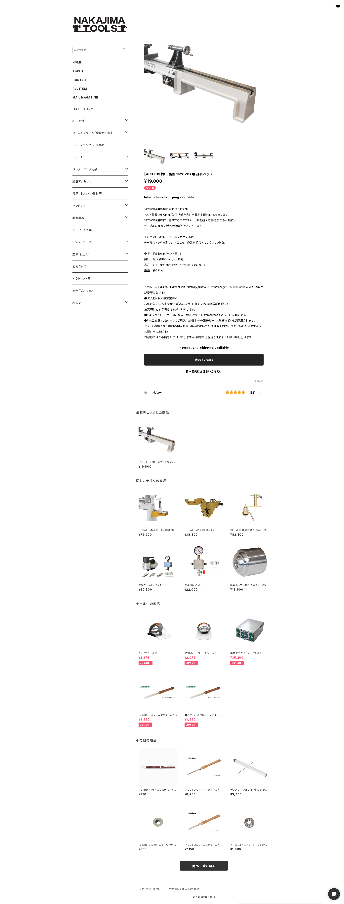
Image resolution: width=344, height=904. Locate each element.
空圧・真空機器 (82, 230)
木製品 (76, 302)
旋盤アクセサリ (82, 181)
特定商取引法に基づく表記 (184, 888)
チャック (77, 157)
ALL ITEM (79, 88)
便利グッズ (79, 266)
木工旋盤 (78, 120)
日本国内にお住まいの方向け (204, 371)
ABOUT (78, 71)
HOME (77, 62)
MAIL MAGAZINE (85, 97)
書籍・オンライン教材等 (87, 193)
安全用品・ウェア (83, 290)
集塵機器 (78, 217)
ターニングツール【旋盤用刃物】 (92, 133)
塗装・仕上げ (80, 254)
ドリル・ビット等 (82, 242)
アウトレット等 (81, 278)
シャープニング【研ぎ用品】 (89, 145)
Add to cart (204, 360)
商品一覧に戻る (203, 866)
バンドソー (79, 205)
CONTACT (80, 80)
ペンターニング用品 (84, 169)
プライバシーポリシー (151, 888)
